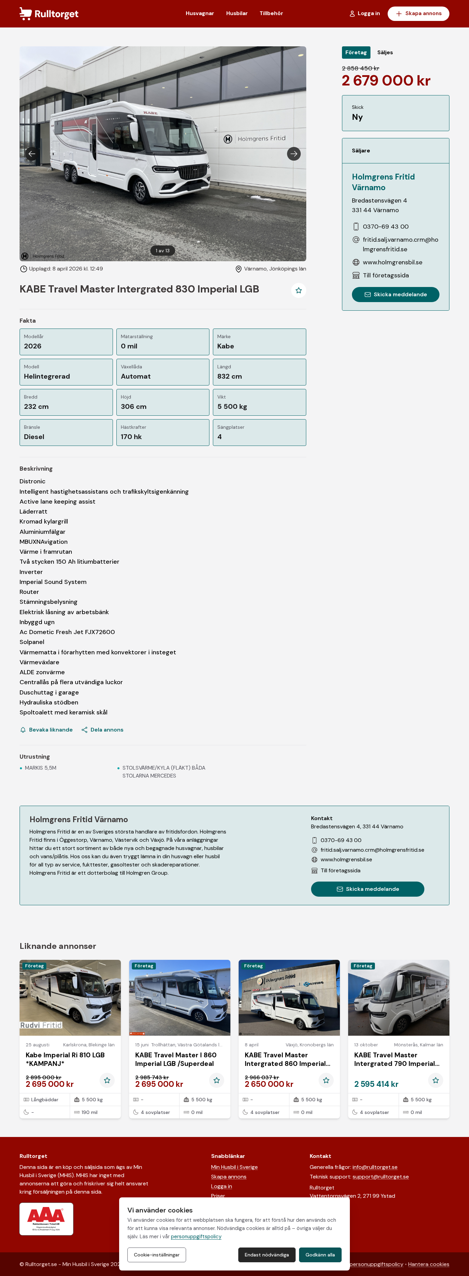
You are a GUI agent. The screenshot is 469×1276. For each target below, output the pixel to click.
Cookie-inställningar (157, 1255)
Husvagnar (200, 13)
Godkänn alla (320, 1255)
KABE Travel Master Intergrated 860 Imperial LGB (285, 1064)
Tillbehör (271, 13)
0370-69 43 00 (386, 226)
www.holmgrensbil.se (392, 262)
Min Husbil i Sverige (234, 1167)
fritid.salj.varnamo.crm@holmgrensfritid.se (400, 244)
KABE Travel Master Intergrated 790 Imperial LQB (394, 1064)
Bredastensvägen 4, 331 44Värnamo (357, 826)
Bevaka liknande (51, 729)
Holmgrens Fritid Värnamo (383, 181)
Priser (218, 1195)
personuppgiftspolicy (376, 1264)
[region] (163, 153)
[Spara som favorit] (298, 290)
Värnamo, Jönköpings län (275, 268)
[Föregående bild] (32, 154)
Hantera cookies (428, 1264)
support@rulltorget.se (381, 1176)
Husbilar (237, 13)
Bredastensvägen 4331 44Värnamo (379, 205)
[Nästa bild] (294, 154)
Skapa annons (423, 13)
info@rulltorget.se (375, 1167)
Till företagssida (386, 275)
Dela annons (107, 729)
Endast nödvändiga (267, 1255)
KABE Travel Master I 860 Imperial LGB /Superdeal (176, 1059)
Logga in (221, 1186)
